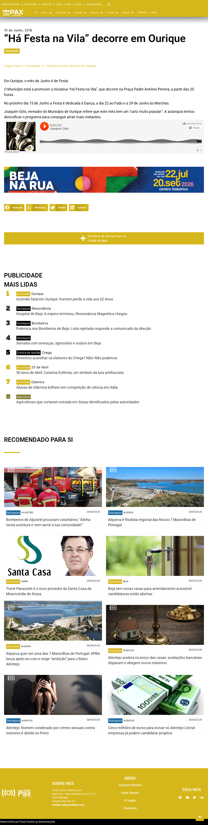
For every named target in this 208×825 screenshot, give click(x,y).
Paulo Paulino (27, 821)
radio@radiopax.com (73, 804)
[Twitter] (194, 798)
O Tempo (130, 800)
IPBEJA (79, 4)
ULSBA (59, 4)
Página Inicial (13, 66)
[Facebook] (180, 798)
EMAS (68, 4)
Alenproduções (93, 4)
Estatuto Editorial (11, 4)
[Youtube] (187, 798)
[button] (14, 207)
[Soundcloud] (201, 798)
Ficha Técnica (30, 4)
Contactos (46, 4)
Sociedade (12, 51)
